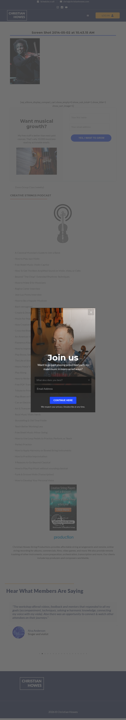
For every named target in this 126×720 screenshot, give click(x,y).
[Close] (91, 312)
